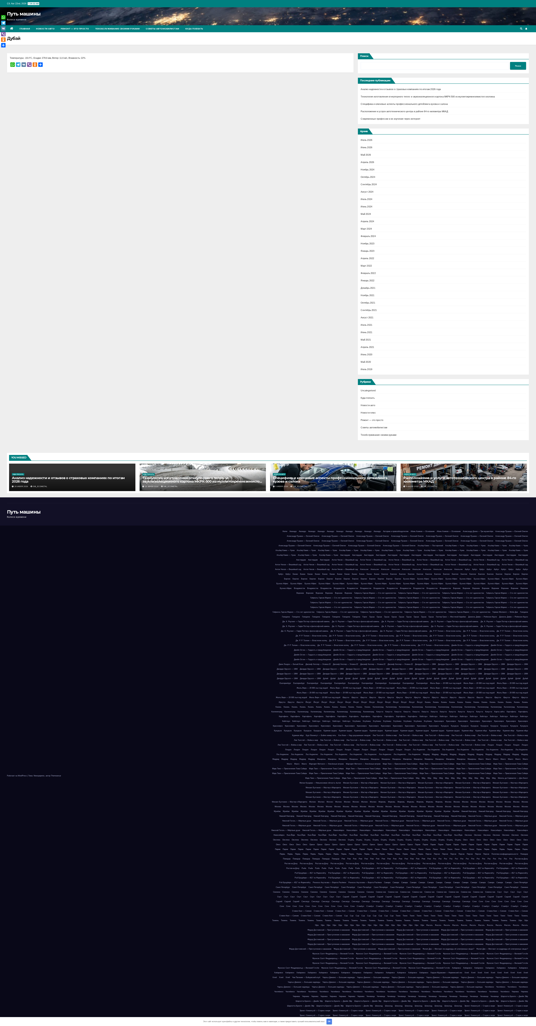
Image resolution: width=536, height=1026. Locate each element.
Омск (465, 840)
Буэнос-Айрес (409, 579)
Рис (434, 859)
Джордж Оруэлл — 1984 (425, 664)
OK (329, 1021)
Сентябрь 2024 (369, 184)
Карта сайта (499, 712)
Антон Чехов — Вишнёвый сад (345, 560)
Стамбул (360, 906)
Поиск (364, 56)
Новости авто (45, 28)
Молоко (312, 802)
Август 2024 (367, 192)
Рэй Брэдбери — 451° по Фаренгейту (377, 868)
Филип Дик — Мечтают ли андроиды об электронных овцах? (448, 949)
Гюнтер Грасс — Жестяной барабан (451, 617)
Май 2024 (366, 214)
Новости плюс (368, 413)
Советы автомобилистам (162, 28)
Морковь (382, 802)
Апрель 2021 (367, 347)
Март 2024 (366, 229)
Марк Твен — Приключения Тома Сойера (400, 764)
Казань (428, 702)
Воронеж (456, 588)
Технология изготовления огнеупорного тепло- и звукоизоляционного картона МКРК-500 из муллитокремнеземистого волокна (428, 96)
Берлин (508, 574)
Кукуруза (445, 726)
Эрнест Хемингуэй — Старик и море (479, 1006)
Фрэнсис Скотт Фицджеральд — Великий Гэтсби (333, 954)
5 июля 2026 (282, 486)
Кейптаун (423, 716)
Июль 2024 (366, 199)
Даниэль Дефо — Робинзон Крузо (482, 617)
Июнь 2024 (366, 206)
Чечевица (371, 996)
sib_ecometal (40, 486)
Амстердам (345, 555)
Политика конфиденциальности (504, 854)
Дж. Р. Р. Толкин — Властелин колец (445, 631)
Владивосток (299, 588)
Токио (398, 916)
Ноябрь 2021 (367, 295)
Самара (387, 882)
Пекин (377, 849)
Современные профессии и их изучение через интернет (390, 119)
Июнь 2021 (366, 332)
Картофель (511, 712)
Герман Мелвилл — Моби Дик (505, 612)
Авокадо (293, 531)
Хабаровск (456, 968)
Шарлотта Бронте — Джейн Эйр (514, 996)
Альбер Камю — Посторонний (430, 546)
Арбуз (467, 569)
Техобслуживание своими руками (117, 28)
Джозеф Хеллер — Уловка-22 (318, 664)
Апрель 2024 (367, 221)
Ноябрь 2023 (367, 243)
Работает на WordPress (17, 776)
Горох (364, 617)
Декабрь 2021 (368, 288)
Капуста (379, 712)
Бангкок (384, 574)
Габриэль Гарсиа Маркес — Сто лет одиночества (375, 593)
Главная (25, 28)
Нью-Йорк (291, 835)
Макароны (321, 759)
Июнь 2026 (366, 147)
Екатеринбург (285, 683)
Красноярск (439, 721)
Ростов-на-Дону (521, 859)
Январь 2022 (367, 280)
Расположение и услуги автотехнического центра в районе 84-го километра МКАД (404, 111)
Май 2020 (366, 362)
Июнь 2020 (366, 354)
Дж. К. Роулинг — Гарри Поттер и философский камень (306, 621)
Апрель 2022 (367, 258)
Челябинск (489, 987)
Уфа (520, 920)
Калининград (378, 707)
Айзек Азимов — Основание (423, 531)
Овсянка (468, 835)
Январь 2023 (367, 251)
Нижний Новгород (468, 811)
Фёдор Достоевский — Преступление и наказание (329, 930)
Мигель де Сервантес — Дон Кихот (513, 778)
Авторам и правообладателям (395, 531)
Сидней (346, 897)
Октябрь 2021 (368, 303)
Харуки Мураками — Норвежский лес (446, 973)
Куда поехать (194, 28)
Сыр (346, 916)
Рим (343, 859)
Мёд (417, 778)
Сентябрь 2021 (369, 310)
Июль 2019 (366, 369)
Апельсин (364, 569)
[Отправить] (3, 45)
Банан (295, 574)
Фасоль (429, 925)
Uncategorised (368, 390)
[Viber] (3, 34)
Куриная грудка (330, 731)
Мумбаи (277, 811)
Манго (481, 759)
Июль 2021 (366, 325)
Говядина (524, 612)
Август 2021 (367, 317)
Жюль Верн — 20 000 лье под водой (445, 683)
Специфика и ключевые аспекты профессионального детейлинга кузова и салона (404, 104)
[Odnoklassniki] (3, 39)
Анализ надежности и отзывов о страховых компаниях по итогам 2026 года (401, 89)
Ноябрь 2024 (367, 169)
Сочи (474, 901)
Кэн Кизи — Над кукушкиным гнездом (354, 735)
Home (285, 531)
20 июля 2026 (22, 486)
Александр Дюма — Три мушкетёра (478, 531)
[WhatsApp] (3, 17)
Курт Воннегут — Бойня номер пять (321, 735)
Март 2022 (366, 266)
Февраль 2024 (368, 236)
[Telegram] (3, 23)
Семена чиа (381, 892)
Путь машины (23, 14)
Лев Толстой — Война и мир (385, 735)
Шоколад (379, 1006)
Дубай (325, 678)
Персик (429, 854)
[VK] (3, 28)
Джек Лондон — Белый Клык (291, 664)
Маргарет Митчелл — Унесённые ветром (326, 764)
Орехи (312, 844)
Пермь (479, 849)
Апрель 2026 (367, 162)
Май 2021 (366, 340)
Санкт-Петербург (521, 882)
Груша (372, 617)
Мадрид (426, 754)
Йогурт (308, 702)
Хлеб (467, 973)
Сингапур (305, 901)
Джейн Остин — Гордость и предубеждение (470, 645)
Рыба (304, 868)
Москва (448, 802)
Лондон (491, 745)
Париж (417, 844)
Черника (515, 992)
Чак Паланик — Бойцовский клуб (306, 977)
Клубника (357, 721)
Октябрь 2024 (368, 177)
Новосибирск (338, 830)
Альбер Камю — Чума (454, 546)
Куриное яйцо (467, 731)
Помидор (524, 854)
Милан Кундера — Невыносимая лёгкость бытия (320, 783)
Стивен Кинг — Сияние (302, 911)
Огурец (351, 840)
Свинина (524, 887)
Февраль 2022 (368, 273)
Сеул (499, 892)
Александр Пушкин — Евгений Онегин (511, 531)
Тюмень (524, 916)
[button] (521, 28)
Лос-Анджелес (419, 750)
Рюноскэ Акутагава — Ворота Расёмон (329, 882)
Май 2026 (366, 155)
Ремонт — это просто (75, 28)
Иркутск (346, 697)
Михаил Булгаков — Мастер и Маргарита (360, 783)
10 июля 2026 (152, 486)
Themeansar (56, 776)
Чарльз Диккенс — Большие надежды (338, 977)
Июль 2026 (366, 140)
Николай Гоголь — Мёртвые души (482, 816)
